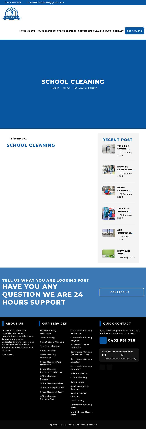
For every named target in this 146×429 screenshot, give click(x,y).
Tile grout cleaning (50, 346)
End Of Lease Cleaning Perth (82, 413)
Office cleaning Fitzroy (52, 392)
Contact (118, 31)
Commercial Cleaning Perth (81, 406)
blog (66, 88)
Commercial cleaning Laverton (81, 360)
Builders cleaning (79, 373)
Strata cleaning (48, 350)
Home (23, 31)
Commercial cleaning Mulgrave (81, 339)
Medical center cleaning (78, 394)
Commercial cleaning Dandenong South (81, 353)
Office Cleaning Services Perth (48, 397)
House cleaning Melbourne (48, 331)
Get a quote (134, 31)
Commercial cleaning (91, 31)
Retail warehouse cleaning (79, 387)
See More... (8, 355)
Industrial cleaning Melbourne (79, 346)
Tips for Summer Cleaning (123, 148)
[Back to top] (140, 423)
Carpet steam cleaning (52, 342)
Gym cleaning (77, 382)
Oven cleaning (47, 337)
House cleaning (46, 31)
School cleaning (78, 377)
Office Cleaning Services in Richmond (51, 370)
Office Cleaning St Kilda (52, 387)
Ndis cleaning (77, 400)
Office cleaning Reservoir (48, 377)
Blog (108, 31)
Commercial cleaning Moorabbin (81, 367)
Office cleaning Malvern (52, 383)
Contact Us (120, 292)
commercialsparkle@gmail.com (45, 2)
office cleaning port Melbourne (50, 363)
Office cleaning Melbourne (48, 356)
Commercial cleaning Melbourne (81, 331)
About (31, 31)
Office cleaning (67, 31)
